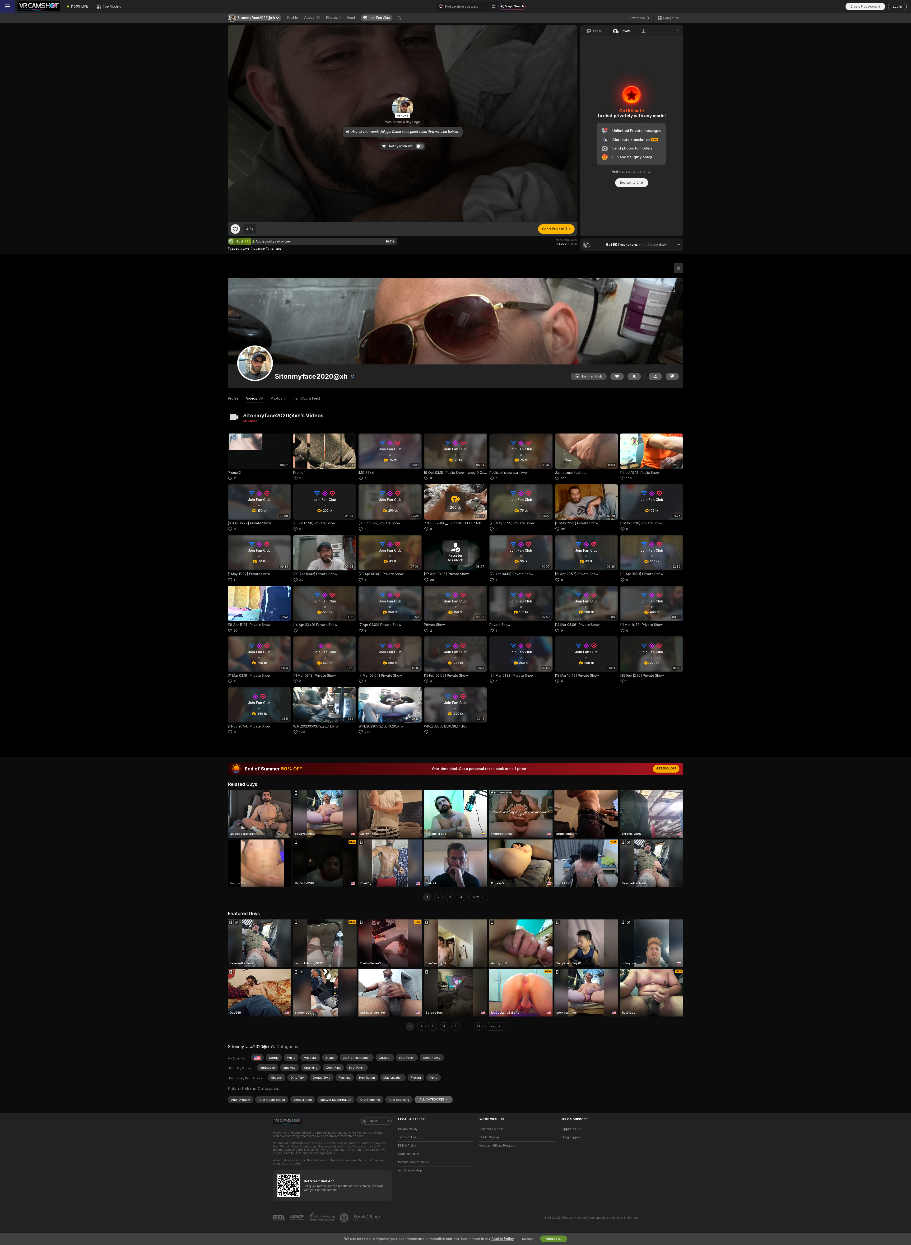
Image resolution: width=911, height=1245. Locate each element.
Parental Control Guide (413, 1162)
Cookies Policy (408, 1154)
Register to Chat (631, 182)
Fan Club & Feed (306, 398)
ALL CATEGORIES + (433, 1099)
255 (367, 732)
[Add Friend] (655, 376)
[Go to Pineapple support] (344, 1217)
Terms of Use (407, 1137)
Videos (311, 17)
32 (563, 529)
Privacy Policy (408, 1129)
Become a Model (491, 1129)
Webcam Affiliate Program (497, 1145)
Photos (333, 17)
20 (301, 580)
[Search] (494, 6)
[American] (257, 1057)
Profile (292, 17)
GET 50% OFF (666, 768)
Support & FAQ (571, 1129)
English (373, 1121)
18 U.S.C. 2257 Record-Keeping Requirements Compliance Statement (590, 1217)
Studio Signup (489, 1137)
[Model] (678, 268)
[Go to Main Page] (39, 6)
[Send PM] (672, 376)
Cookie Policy (502, 1239)
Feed (351, 17)
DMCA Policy (407, 1145)
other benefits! (639, 171)
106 (564, 478)
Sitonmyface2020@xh (250, 1046)
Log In (897, 6)
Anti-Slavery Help (410, 1170)
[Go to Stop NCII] (367, 1218)
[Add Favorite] (235, 229)
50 (236, 630)
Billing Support (571, 1137)
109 (302, 732)
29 (432, 580)
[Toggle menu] (7, 6)
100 (629, 478)
